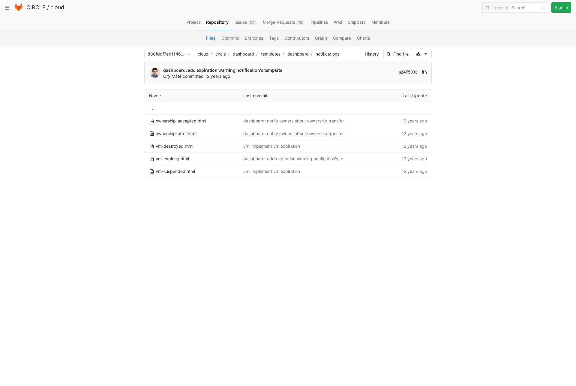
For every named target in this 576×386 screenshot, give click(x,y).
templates (270, 53)
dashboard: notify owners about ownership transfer (293, 120)
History (372, 53)
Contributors (297, 38)
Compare (342, 38)
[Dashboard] (18, 9)
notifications (327, 53)
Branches (254, 38)
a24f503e (408, 72)
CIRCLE (36, 7)
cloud (57, 7)
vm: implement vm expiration (271, 146)
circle (220, 53)
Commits (230, 38)
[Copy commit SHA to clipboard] (424, 72)
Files (211, 38)
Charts (363, 38)
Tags (274, 38)
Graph (321, 38)
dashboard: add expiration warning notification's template (222, 70)
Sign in (561, 7)
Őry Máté (172, 76)
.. (153, 108)
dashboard (243, 53)
